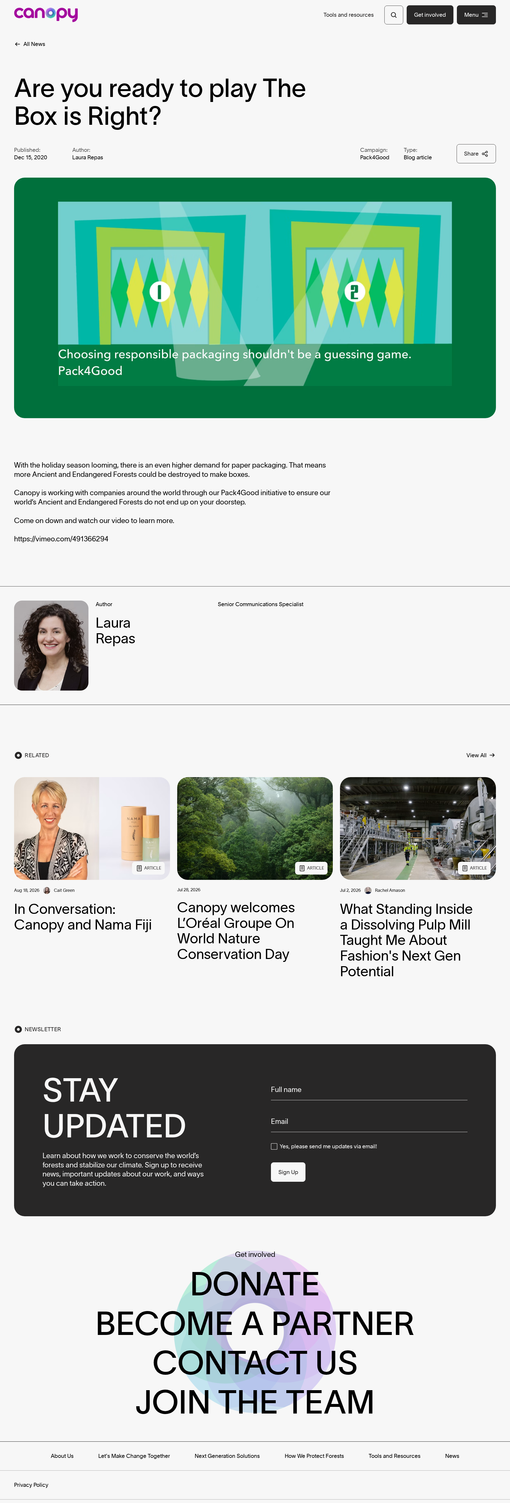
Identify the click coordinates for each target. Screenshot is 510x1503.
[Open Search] (393, 15)
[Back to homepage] (46, 15)
